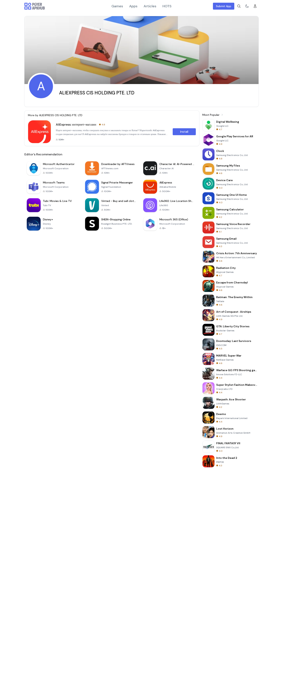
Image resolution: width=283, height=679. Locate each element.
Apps (133, 6)
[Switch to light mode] (247, 6)
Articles (150, 6)
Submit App (223, 6)
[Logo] (34, 6)
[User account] (255, 6)
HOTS (167, 6)
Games (117, 6)
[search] (238, 6)
